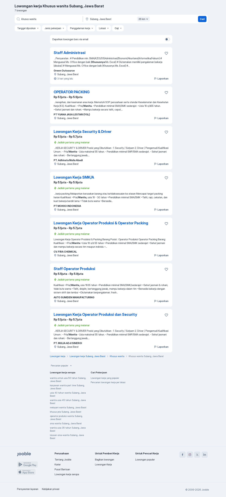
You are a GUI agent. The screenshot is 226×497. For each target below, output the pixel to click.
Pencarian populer (59, 365)
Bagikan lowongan (104, 459)
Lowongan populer (145, 459)
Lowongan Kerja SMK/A (74, 177)
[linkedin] (205, 455)
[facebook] (182, 455)
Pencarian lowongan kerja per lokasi (108, 382)
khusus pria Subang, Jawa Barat (65, 411)
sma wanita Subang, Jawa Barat (66, 423)
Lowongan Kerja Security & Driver (82, 131)
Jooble (205, 489)
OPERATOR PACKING (72, 92)
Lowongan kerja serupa (67, 474)
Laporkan (163, 78)
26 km (142, 19)
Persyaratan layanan (27, 489)
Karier (58, 464)
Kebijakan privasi (50, 489)
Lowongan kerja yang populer (105, 378)
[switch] (167, 39)
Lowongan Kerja (103, 464)
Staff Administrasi (69, 52)
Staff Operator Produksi (74, 269)
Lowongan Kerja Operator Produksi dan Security (95, 314)
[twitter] (197, 455)
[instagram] (190, 455)
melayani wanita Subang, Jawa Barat (68, 407)
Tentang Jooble (63, 459)
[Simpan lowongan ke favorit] (166, 53)
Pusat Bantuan (62, 469)
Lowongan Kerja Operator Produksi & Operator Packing (101, 223)
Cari (202, 19)
